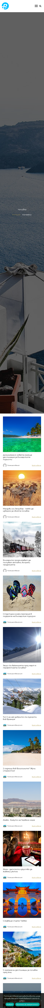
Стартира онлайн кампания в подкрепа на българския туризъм (19, 615)
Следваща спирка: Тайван (15, 921)
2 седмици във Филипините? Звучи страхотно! (19, 769)
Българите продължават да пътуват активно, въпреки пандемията (17, 562)
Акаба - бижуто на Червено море (19, 820)
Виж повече (36, 465)
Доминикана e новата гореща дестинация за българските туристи (17, 457)
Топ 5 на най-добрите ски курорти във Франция (20, 718)
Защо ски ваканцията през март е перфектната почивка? (19, 666)
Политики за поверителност (27, 1004)
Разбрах (10, 1004)
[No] (41, 1000)
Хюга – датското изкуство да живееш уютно (17, 870)
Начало (16, 215)
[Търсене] (33, 16)
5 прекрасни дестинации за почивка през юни (20, 971)
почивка (27, 215)
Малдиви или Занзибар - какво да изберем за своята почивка (18, 510)
